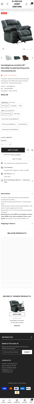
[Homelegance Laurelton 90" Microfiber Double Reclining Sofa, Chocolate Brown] (17, 306)
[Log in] (27, 4)
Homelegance (11, 86)
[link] (17, 284)
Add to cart (13, 150)
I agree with (6, 154)
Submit (27, 352)
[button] (27, 49)
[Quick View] (23, 305)
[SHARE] (31, 150)
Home (2, 10)
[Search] (7, 4)
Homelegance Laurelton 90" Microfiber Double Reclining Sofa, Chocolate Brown (17, 322)
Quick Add (17, 314)
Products (8, 10)
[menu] (2, 4)
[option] (17, 31)
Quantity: (4, 140)
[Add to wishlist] (28, 150)
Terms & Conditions (16, 154)
